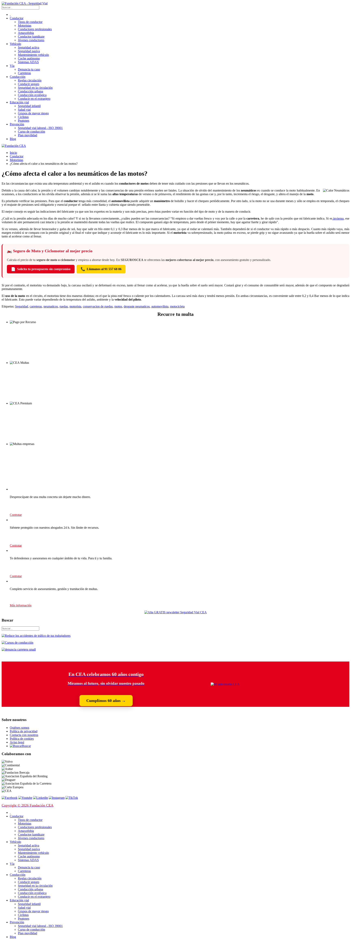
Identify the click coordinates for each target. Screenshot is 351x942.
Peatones (23, 120)
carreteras (36, 306)
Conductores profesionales (35, 29)
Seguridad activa (28, 47)
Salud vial (24, 109)
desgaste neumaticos (137, 306)
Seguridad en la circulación (35, 87)
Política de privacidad (23, 731)
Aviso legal (17, 742)
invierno (338, 218)
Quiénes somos (19, 727)
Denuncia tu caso (29, 69)
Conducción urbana (30, 91)
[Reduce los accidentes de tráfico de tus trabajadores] (175, 636)
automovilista (159, 306)
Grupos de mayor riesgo (33, 113)
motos (118, 306)
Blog (13, 139)
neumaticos (50, 306)
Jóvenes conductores (31, 40)
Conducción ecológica (32, 95)
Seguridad (21, 306)
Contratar (16, 514)
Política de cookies (22, 738)
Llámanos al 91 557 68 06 (101, 269)
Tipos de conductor (30, 22)
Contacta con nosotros (24, 735)
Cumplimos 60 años (106, 700)
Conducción (17, 76)
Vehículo (15, 43)
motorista (75, 306)
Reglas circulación (29, 80)
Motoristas (24, 25)
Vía (12, 65)
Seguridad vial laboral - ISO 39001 (40, 128)
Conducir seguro (28, 84)
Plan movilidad (27, 135)
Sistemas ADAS (28, 62)
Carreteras (24, 73)
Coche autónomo (29, 58)
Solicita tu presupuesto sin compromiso (40, 269)
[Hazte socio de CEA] (225, 684)
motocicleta (177, 306)
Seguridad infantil (29, 106)
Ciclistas (23, 117)
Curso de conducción (31, 131)
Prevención (17, 124)
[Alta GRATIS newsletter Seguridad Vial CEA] (175, 612)
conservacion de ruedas (98, 306)
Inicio (13, 152)
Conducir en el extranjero (34, 98)
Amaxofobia (26, 33)
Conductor (16, 18)
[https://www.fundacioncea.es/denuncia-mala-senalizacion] (19, 649)
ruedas (64, 306)
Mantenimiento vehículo (33, 54)
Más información (20, 605)
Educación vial (19, 102)
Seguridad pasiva (29, 51)
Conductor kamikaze (31, 36)
